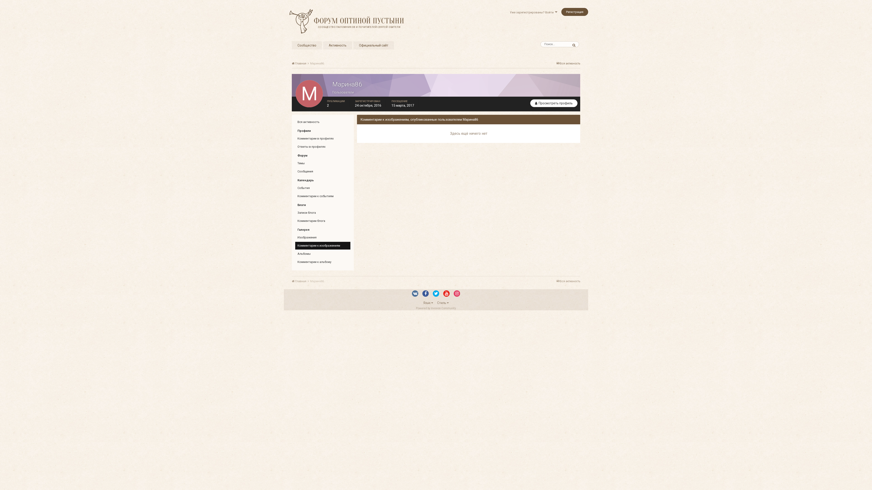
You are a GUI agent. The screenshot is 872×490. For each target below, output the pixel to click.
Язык (427, 303)
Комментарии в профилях (315, 138)
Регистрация (574, 12)
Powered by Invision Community (436, 308)
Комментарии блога (311, 221)
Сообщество (306, 45)
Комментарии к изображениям (318, 245)
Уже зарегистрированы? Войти (532, 12)
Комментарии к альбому (314, 262)
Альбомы (304, 253)
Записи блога (306, 212)
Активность (338, 45)
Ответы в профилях (311, 146)
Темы (301, 163)
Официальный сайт (373, 45)
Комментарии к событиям (315, 196)
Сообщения (305, 171)
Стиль (442, 303)
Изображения (307, 237)
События (303, 188)
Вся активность (308, 122)
